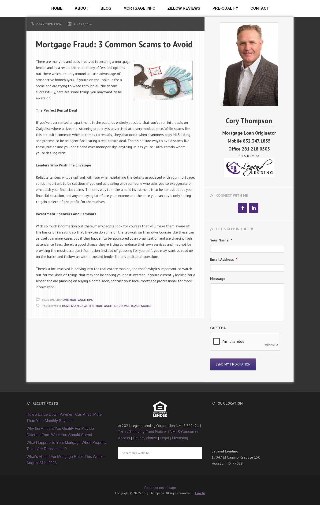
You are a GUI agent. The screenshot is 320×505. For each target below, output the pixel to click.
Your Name (221, 240)
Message (217, 278)
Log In (200, 493)
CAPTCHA (218, 327)
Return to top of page (160, 488)
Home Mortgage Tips (76, 299)
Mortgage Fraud (109, 306)
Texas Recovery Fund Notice (142, 432)
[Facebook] (242, 208)
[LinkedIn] (253, 208)
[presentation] (245, 342)
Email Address (224, 259)
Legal (164, 438)
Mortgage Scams (137, 306)
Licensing (180, 438)
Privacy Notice (145, 438)
